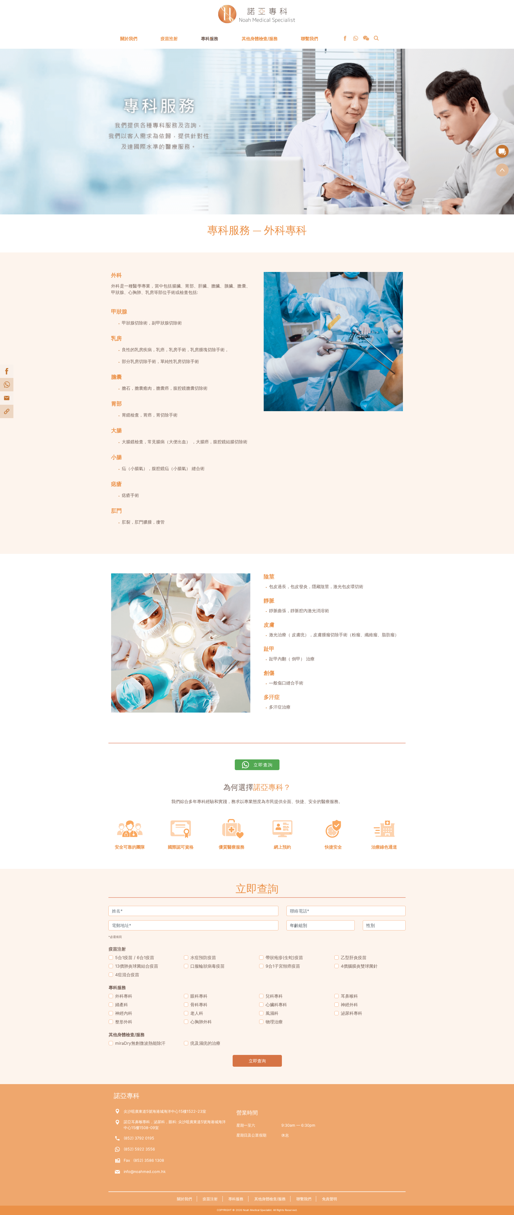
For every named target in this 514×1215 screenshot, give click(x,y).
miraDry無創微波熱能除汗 (140, 1043)
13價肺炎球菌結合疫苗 (136, 966)
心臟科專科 (276, 1004)
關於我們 (128, 38)
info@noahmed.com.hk (145, 1171)
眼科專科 (198, 996)
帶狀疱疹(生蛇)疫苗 (284, 957)
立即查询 (257, 1060)
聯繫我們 (309, 38)
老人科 (196, 1013)
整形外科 (123, 1021)
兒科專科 (274, 996)
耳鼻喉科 (349, 996)
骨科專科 (198, 1004)
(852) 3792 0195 (139, 1138)
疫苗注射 (169, 38)
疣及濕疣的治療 (205, 1043)
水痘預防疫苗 (203, 957)
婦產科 (121, 1004)
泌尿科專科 (351, 1013)
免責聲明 (329, 1199)
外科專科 (123, 996)
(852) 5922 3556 (139, 1149)
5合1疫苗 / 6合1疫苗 (134, 957)
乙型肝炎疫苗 (353, 957)
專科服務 (209, 38)
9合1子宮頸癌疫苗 (283, 966)
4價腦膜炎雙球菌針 (359, 966)
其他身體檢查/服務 (260, 38)
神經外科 (349, 1004)
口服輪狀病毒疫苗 (207, 966)
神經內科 (123, 1013)
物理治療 (274, 1021)
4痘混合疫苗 (127, 974)
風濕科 (272, 1013)
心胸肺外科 (201, 1021)
